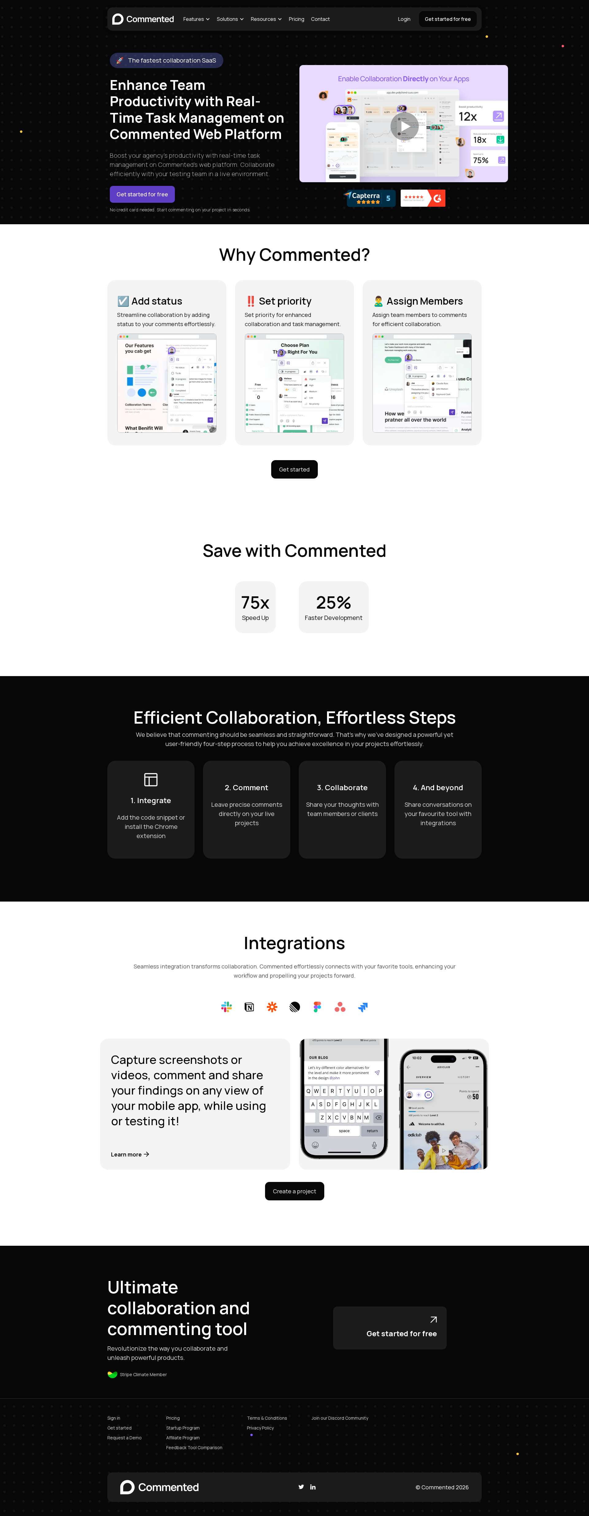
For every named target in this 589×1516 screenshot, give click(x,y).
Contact (320, 19)
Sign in (113, 1418)
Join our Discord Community (340, 1418)
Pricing (296, 19)
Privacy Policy (260, 1428)
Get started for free (448, 19)
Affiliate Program (183, 1438)
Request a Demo (124, 1438)
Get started (294, 469)
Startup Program (183, 1428)
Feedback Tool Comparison (194, 1447)
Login (404, 19)
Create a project (294, 1191)
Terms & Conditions (267, 1418)
